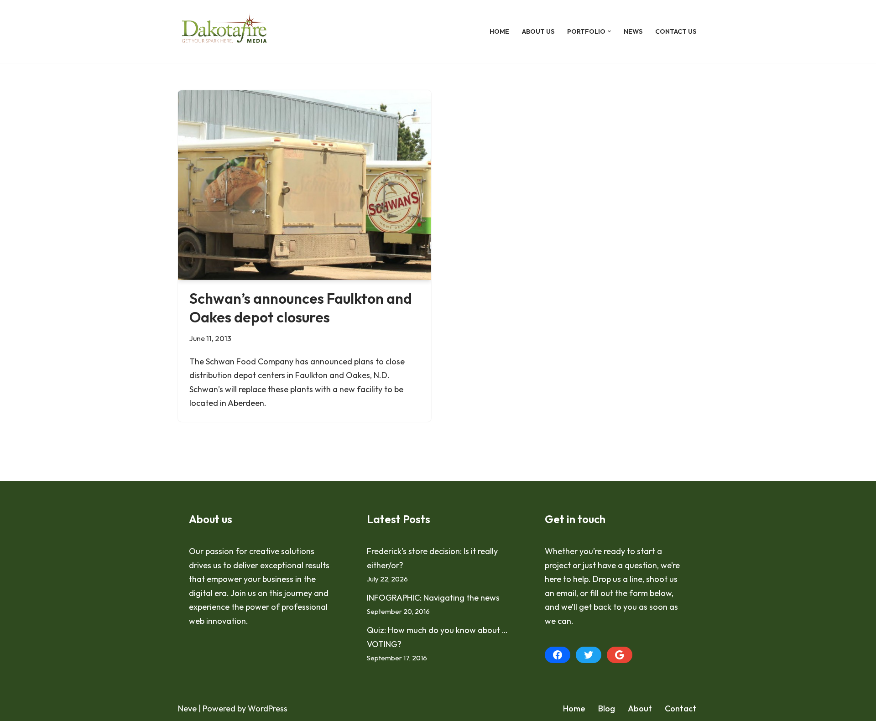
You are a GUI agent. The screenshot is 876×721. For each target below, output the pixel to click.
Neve (187, 708)
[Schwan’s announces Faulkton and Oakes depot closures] (304, 185)
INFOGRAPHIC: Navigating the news (433, 597)
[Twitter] (588, 655)
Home (499, 31)
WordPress (267, 708)
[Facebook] (557, 655)
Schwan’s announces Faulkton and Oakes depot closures (300, 308)
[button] (609, 31)
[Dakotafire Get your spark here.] (224, 31)
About (640, 708)
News (633, 31)
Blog (606, 708)
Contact (680, 708)
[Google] (619, 655)
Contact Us (675, 31)
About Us (538, 31)
